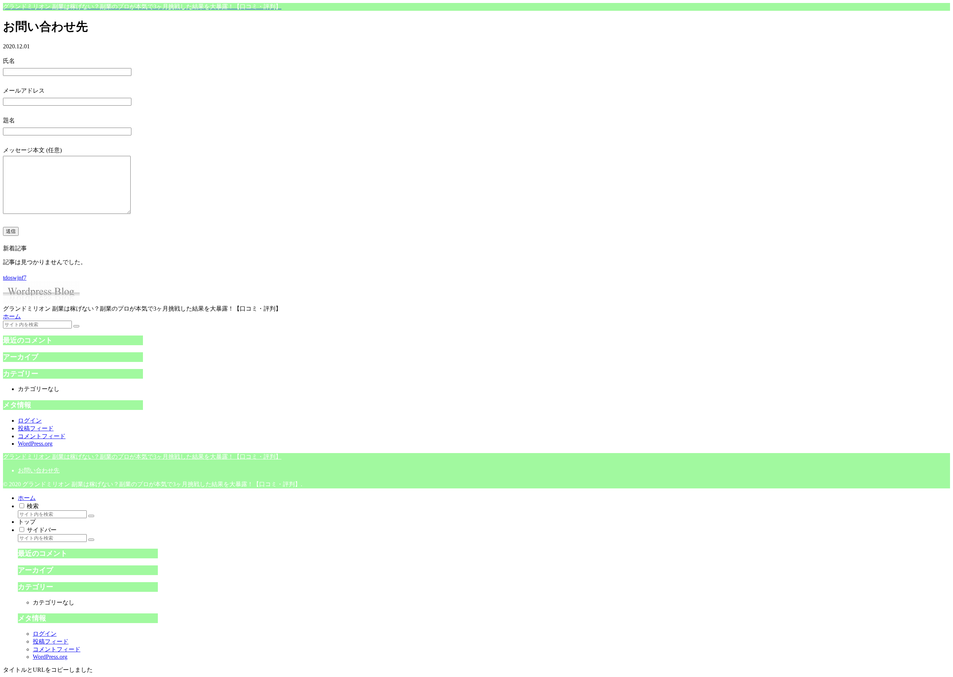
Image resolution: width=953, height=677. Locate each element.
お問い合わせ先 (39, 470)
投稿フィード (36, 428)
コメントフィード (42, 436)
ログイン (30, 420)
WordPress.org (35, 443)
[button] (76, 326)
